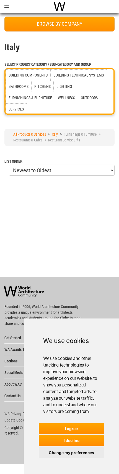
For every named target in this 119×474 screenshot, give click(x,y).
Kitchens (42, 86)
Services (16, 109)
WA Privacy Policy (18, 414)
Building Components (28, 75)
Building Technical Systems (78, 75)
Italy (55, 134)
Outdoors (89, 98)
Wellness (66, 98)
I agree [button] (71, 428)
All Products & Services (29, 134)
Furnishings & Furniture (30, 98)
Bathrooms (19, 86)
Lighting (64, 86)
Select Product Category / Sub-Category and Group (47, 64)
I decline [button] (71, 440)
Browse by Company (59, 24)
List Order (13, 161)
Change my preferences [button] (71, 452)
